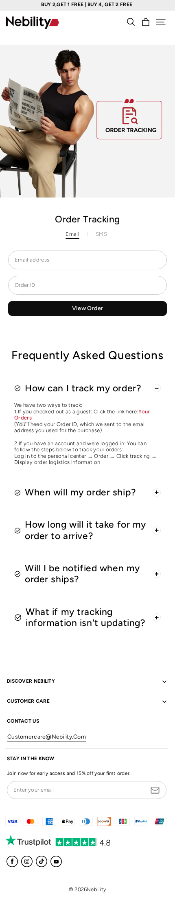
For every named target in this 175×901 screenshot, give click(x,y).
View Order (87, 308)
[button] (161, 22)
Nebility (96, 889)
